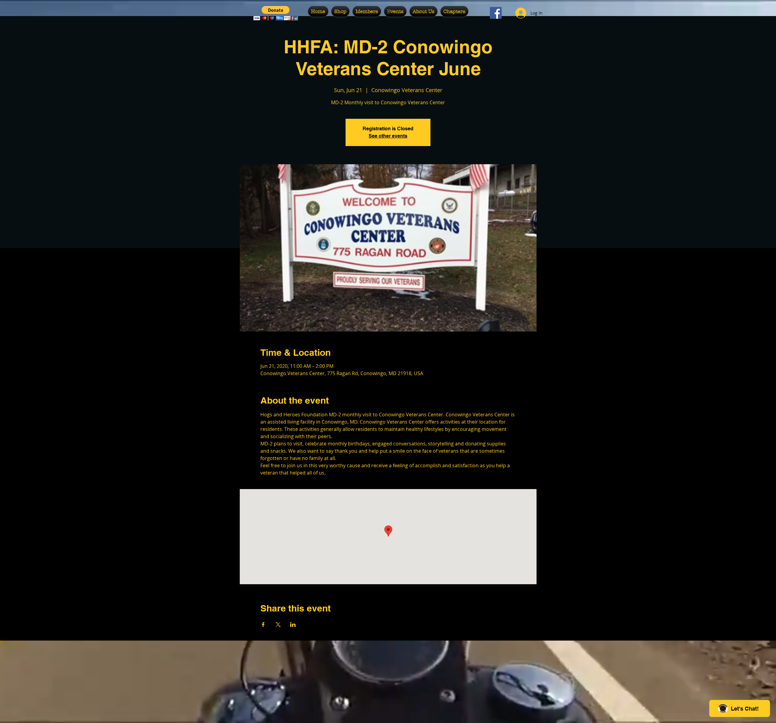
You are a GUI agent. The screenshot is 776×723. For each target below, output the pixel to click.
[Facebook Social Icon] (496, 13)
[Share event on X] (278, 624)
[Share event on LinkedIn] (293, 624)
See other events (388, 136)
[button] (275, 13)
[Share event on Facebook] (263, 624)
